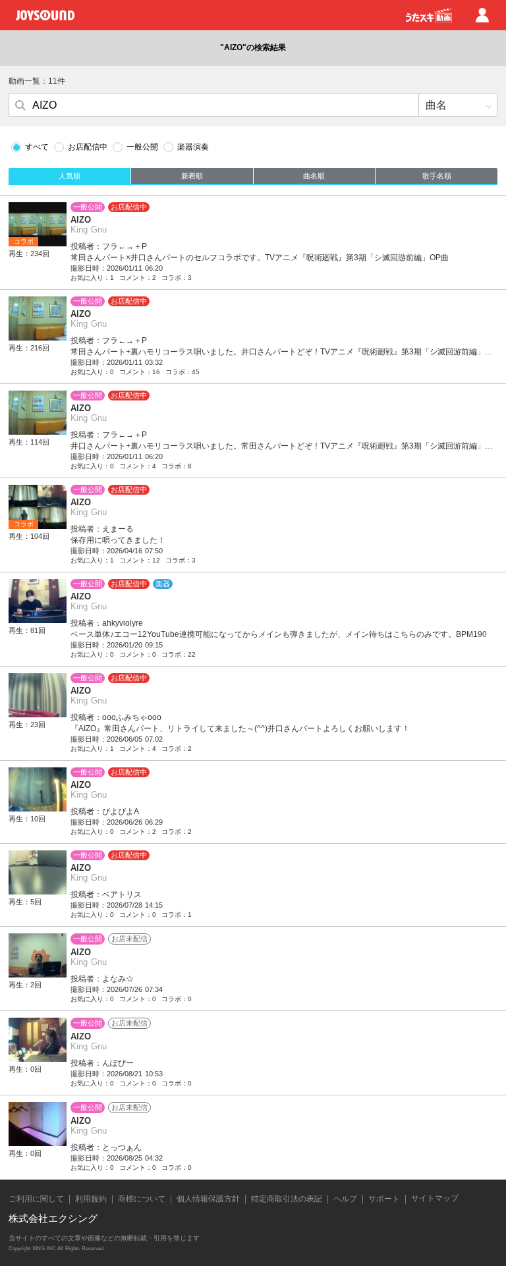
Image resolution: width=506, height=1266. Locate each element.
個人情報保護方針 (208, 1198)
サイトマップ (435, 1198)
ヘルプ (345, 1198)
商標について (141, 1198)
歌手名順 (436, 176)
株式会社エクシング (53, 1218)
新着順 (192, 176)
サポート (384, 1198)
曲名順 (314, 176)
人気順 (69, 176)
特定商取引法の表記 (286, 1198)
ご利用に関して (36, 1198)
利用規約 (91, 1198)
